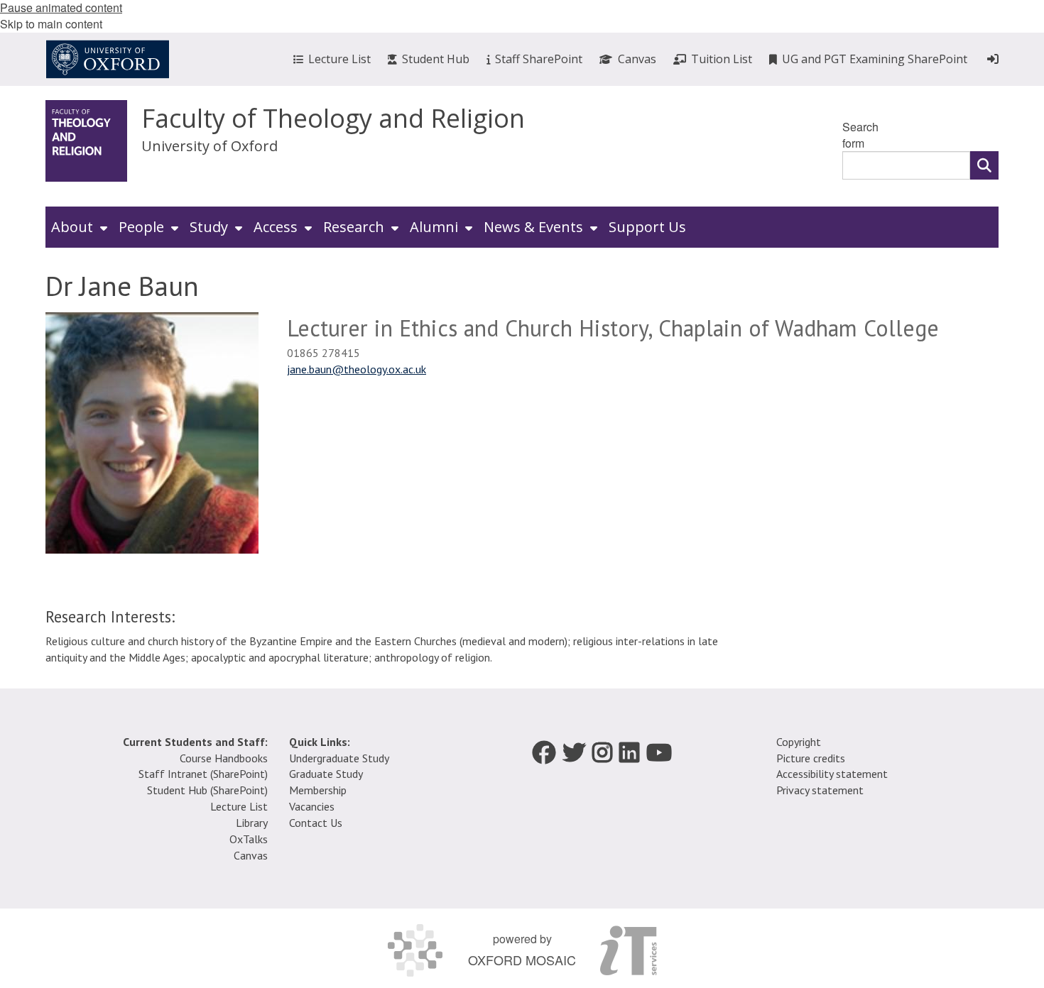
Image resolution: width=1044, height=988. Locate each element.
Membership (318, 790)
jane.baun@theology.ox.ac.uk (356, 369)
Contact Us (315, 823)
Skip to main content (51, 24)
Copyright (798, 742)
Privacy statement (820, 790)
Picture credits (810, 758)
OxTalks (248, 839)
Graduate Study (326, 774)
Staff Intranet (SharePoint (201, 774)
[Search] (984, 165)
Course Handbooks (224, 758)
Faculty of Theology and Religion (333, 118)
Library (252, 823)
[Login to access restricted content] (993, 59)
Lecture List (239, 806)
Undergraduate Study (339, 758)
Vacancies (312, 806)
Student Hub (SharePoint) (207, 790)
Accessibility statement (832, 774)
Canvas (251, 855)
